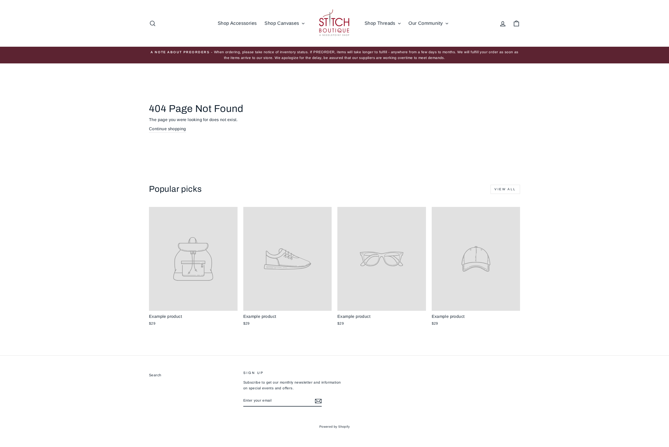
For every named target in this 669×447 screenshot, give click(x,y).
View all (505, 189)
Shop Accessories (237, 23)
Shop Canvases (282, 23)
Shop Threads (381, 23)
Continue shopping (167, 129)
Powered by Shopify (334, 426)
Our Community (426, 23)
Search (155, 375)
